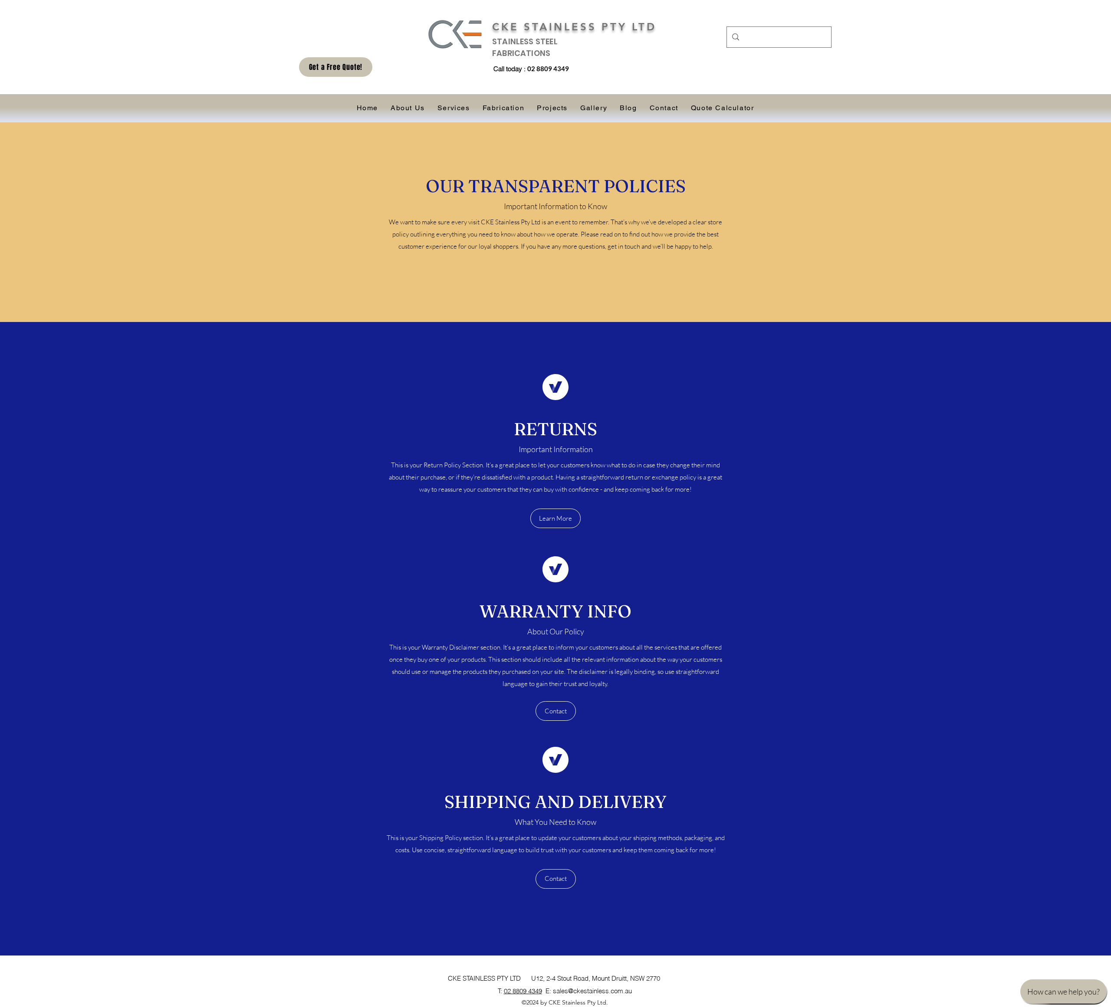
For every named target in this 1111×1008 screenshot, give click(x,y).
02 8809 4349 (523, 991)
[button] (555, 518)
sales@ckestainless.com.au (592, 991)
